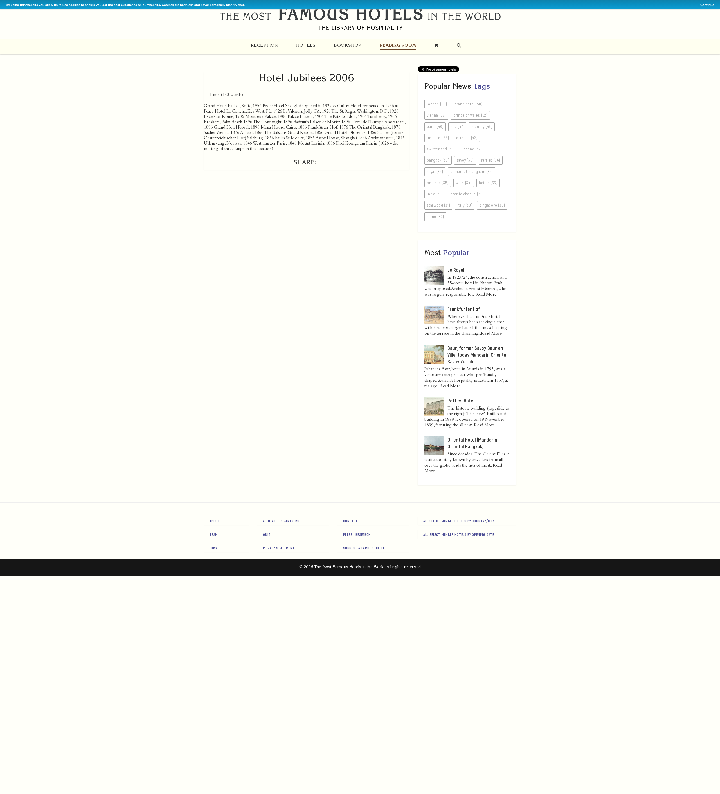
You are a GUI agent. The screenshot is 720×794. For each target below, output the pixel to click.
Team (214, 534)
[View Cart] (436, 45)
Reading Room (398, 45)
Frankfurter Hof (463, 309)
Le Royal (455, 270)
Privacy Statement (279, 548)
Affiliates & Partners (281, 521)
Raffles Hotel (460, 400)
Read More (486, 295)
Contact (350, 521)
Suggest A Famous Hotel (364, 548)
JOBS (213, 548)
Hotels (306, 45)
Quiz (267, 534)
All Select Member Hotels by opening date (458, 534)
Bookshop (347, 45)
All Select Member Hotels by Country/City (459, 521)
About (215, 521)
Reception (264, 45)
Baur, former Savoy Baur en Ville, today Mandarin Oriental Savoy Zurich (477, 355)
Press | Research (357, 534)
